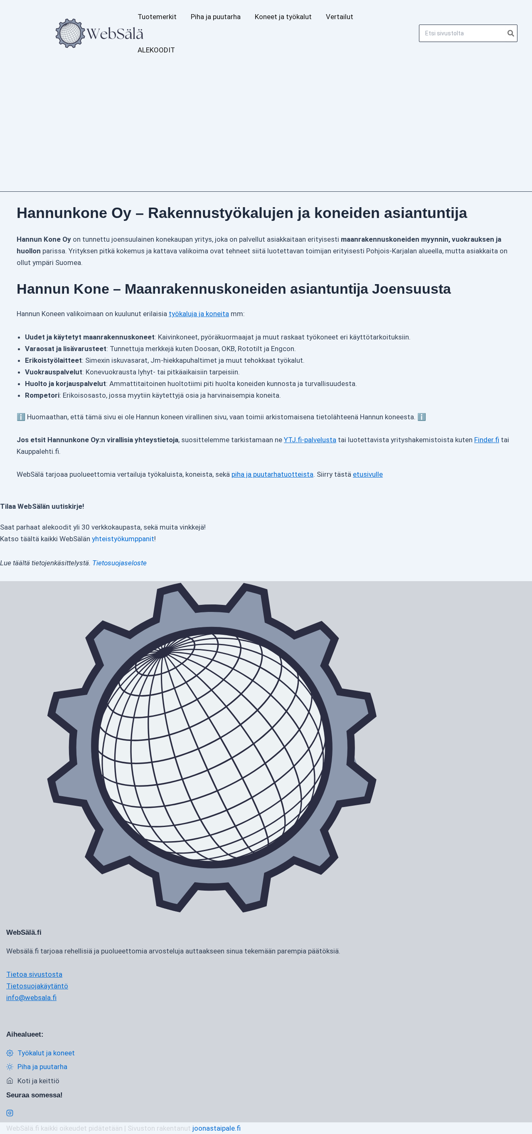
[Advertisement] (266, 129)
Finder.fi (486, 440)
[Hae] (511, 33)
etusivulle (368, 474)
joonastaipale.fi (216, 1128)
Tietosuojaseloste (119, 563)
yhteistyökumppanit (123, 539)
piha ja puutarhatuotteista (272, 474)
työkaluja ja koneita (199, 313)
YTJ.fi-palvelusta (310, 440)
